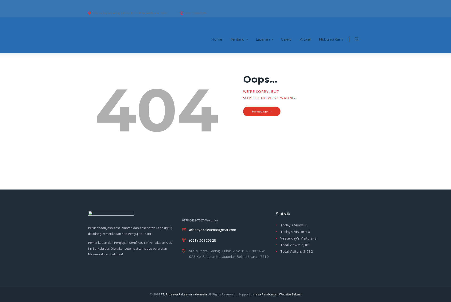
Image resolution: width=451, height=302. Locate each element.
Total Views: (290, 244)
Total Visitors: (291, 251)
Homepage (260, 111)
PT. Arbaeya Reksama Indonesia (184, 294)
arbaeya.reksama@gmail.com (212, 229)
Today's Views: (292, 225)
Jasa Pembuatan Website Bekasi (278, 294)
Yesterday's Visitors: (297, 238)
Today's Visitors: (294, 231)
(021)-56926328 (202, 240)
